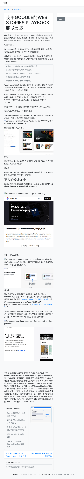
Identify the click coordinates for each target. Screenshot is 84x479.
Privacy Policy (69, 474)
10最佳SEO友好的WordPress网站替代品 (21, 66)
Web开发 (17, 9)
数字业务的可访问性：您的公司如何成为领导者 (16, 428)
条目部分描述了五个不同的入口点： (36, 299)
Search (61, 19)
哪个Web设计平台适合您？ (16, 435)
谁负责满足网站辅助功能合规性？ (19, 77)
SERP (5, 3)
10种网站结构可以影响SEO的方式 (16, 421)
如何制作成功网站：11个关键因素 (19, 70)
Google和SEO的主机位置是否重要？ (16, 414)
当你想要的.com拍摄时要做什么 (18, 81)
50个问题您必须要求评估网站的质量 (20, 467)
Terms (60, 474)
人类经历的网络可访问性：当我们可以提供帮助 (24, 73)
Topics (54, 474)
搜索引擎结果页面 (29, 474)
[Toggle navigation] (78, 3)
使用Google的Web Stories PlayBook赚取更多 (16, 444)
